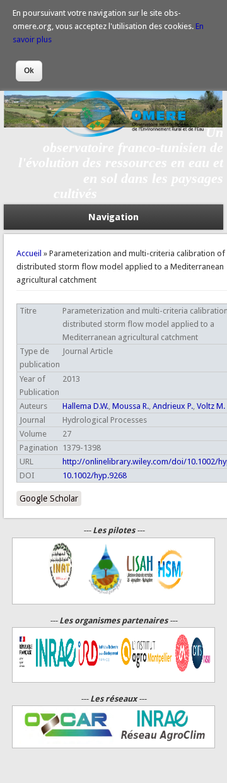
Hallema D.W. (85, 406)
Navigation (113, 217)
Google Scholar (49, 498)
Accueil (29, 253)
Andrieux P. (173, 406)
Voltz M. (211, 406)
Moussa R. (130, 406)
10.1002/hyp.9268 (94, 475)
